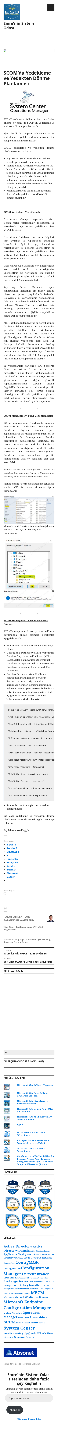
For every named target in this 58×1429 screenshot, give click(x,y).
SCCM (10, 1322)
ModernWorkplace (13, 1313)
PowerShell (23, 1317)
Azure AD (18, 1258)
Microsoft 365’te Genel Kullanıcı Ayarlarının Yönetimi (32, 1094)
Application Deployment (18, 1254)
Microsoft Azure (39, 1297)
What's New (45, 1333)
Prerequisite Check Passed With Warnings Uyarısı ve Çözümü (33, 1141)
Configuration (12, 1268)
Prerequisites (38, 1317)
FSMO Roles (43, 1282)
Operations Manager (30, 939)
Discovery (22, 1278)
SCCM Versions (22, 1323)
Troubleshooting (13, 1333)
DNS (28, 1278)
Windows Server (24, 1336)
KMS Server (30, 1288)
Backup (15, 939)
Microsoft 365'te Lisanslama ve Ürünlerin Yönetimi (32, 1102)
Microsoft (9, 1297)
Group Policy (19, 1285)
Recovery (8, 942)
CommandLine (9, 1263)
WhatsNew (8, 1337)
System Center (21, 942)
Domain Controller (39, 1278)
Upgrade (30, 1333)
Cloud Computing (41, 1257)
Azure (37, 1254)
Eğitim (20, 1124)
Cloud (27, 1257)
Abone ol (15, 1409)
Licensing (44, 1288)
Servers (42, 1323)
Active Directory (18, 1246)
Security (33, 1322)
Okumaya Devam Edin (29, 1419)
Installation (37, 1285)
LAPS (37, 1288)
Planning (46, 939)
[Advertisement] (29, 51)
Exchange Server (16, 1281)
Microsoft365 (21, 1297)
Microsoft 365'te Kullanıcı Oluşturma (35, 1085)
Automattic (15, 1364)
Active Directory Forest (40, 1251)
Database (8, 1278)
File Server (33, 1282)
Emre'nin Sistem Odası (19, 25)
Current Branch (36, 1274)
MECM (37, 1292)
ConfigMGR (27, 1262)
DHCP (15, 1278)
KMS (23, 1288)
